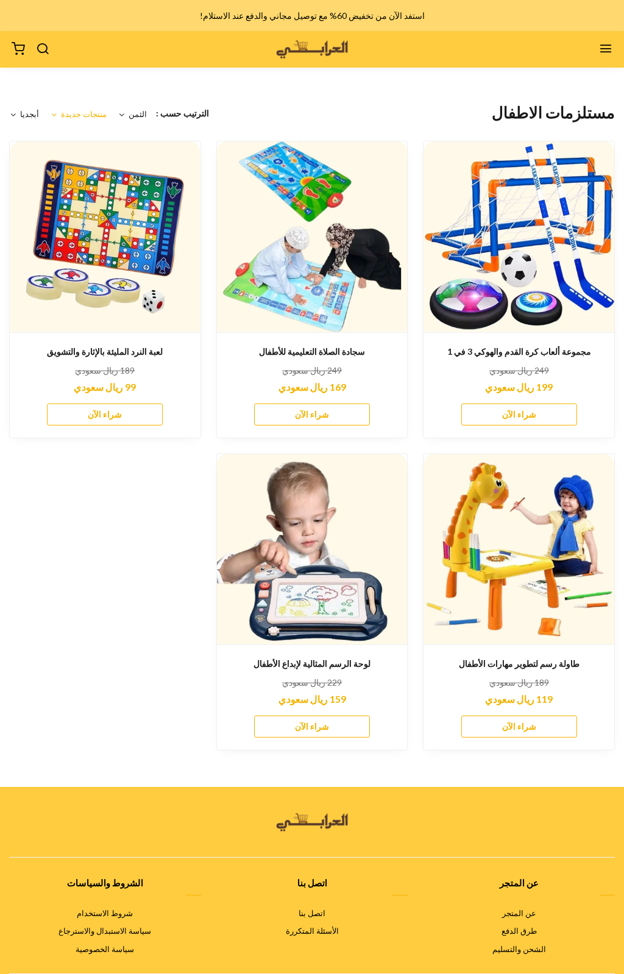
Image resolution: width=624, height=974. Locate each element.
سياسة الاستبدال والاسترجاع (104, 931)
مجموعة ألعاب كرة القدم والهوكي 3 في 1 (519, 351)
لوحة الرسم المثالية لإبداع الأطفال (312, 663)
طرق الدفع (519, 931)
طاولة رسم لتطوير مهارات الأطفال (519, 663)
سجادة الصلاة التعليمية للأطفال (312, 351)
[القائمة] (606, 49)
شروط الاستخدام (105, 913)
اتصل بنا (312, 913)
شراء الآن (519, 414)
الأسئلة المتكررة (312, 931)
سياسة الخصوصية (105, 949)
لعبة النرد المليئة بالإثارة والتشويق (105, 351)
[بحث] (43, 49)
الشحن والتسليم (519, 949)
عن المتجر (519, 913)
